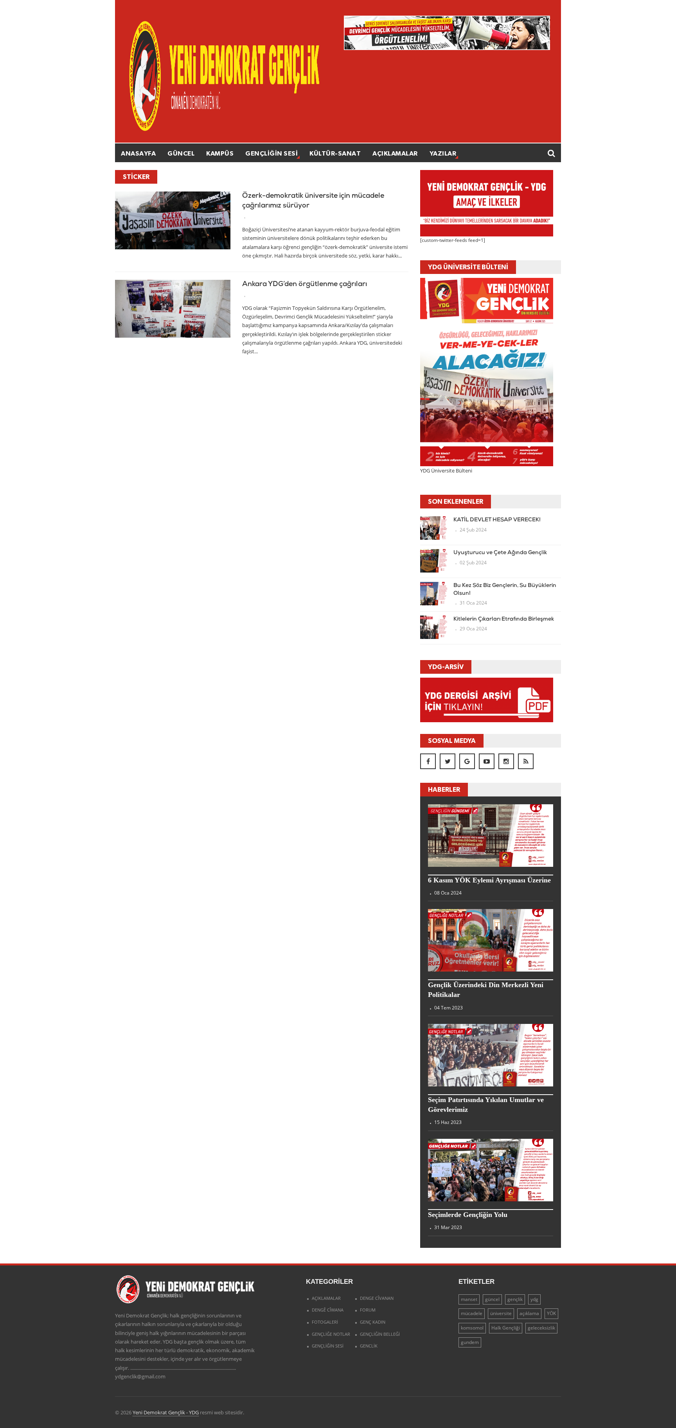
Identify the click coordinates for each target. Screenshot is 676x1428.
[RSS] (526, 761)
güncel (492, 1299)
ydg (534, 1299)
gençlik (515, 1299)
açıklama (529, 1313)
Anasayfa (138, 153)
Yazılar (443, 153)
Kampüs (220, 153)
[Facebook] (428, 761)
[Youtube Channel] (486, 761)
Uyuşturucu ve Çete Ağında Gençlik (500, 553)
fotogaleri (325, 1322)
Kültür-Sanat (335, 153)
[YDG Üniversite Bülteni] (486, 371)
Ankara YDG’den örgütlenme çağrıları (304, 284)
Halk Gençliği (505, 1327)
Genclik (369, 1346)
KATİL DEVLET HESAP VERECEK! (497, 520)
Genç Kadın (372, 1322)
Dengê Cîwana (327, 1310)
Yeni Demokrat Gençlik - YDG (166, 1412)
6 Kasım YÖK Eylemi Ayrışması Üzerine (489, 880)
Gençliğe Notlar (331, 1334)
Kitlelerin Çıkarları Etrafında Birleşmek (503, 619)
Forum (368, 1310)
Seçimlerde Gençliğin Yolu (467, 1215)
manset (469, 1299)
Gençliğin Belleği (380, 1334)
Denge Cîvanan (377, 1298)
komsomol (472, 1327)
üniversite (501, 1313)
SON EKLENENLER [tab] (455, 501)
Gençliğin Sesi (271, 153)
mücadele (471, 1313)
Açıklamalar (395, 153)
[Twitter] (447, 761)
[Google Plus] (467, 761)
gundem (470, 1342)
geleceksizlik (541, 1327)
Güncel (180, 153)
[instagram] (506, 761)
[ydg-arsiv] (486, 699)
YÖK (551, 1313)
